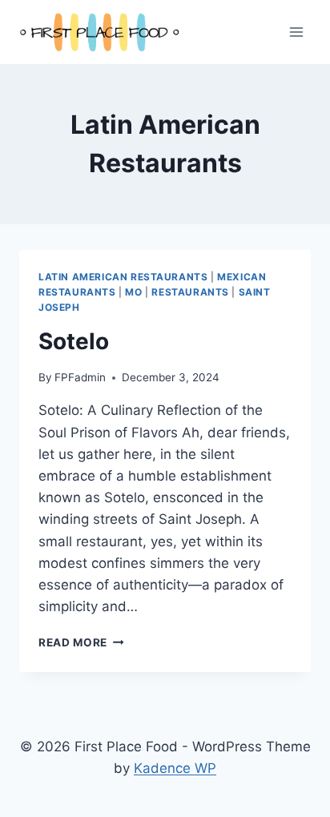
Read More (81, 642)
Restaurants (190, 292)
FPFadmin (80, 377)
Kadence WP (175, 768)
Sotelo (73, 341)
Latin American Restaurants (122, 277)
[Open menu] (296, 31)
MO (133, 292)
